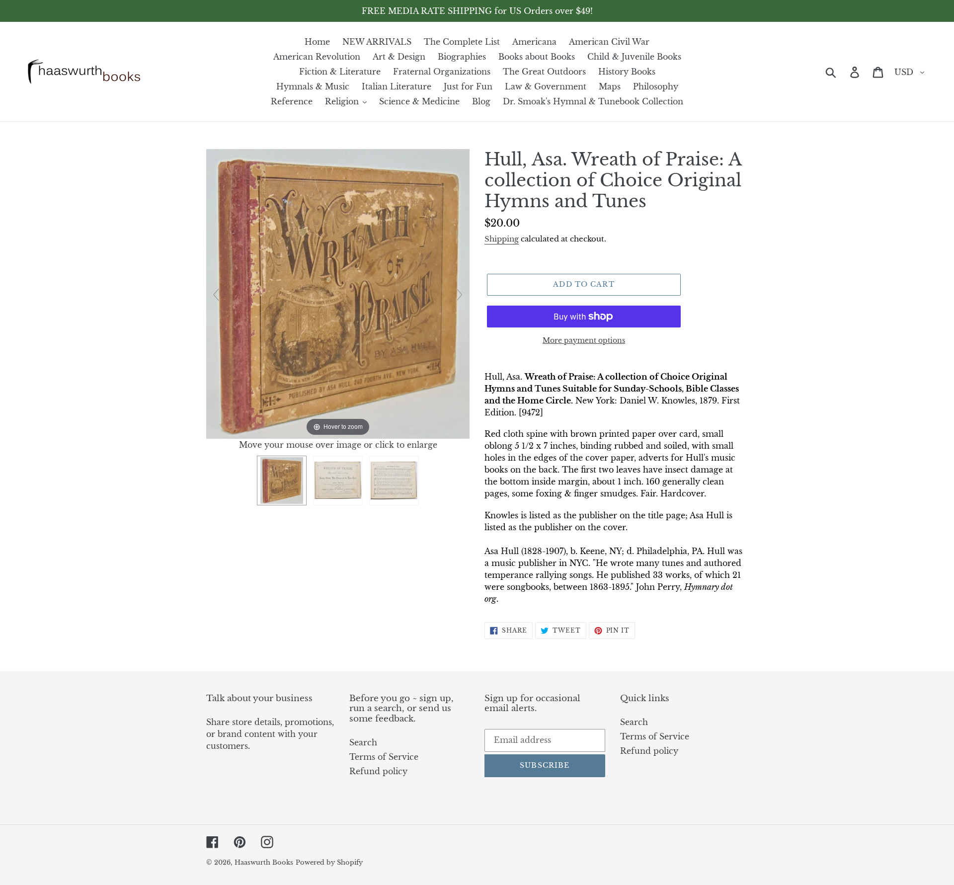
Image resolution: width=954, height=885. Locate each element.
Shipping (501, 238)
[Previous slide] (216, 295)
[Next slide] (460, 295)
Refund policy (378, 771)
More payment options (584, 340)
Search (363, 742)
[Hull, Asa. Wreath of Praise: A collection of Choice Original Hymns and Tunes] (282, 480)
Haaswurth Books (264, 862)
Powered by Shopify (329, 862)
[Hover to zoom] (338, 293)
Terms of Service (383, 757)
